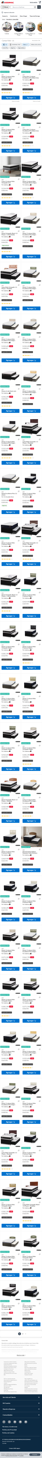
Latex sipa (6, 1390)
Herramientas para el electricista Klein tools (31, 1383)
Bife (4, 1374)
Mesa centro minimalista (30, 1361)
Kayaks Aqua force (8, 1364)
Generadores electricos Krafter (31, 1381)
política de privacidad (11, 1455)
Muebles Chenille (28, 1374)
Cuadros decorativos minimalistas (31, 1388)
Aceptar (34, 1454)
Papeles (26, 1387)
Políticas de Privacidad (9, 1430)
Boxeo (26, 1364)
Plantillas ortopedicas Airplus (10, 1366)
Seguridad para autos (8, 1370)
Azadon (5, 1383)
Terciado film (6, 1387)
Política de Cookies (8, 1433)
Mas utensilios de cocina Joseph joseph (10, 1373)
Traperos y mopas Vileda (9, 1371)
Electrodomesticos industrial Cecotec (31, 1390)
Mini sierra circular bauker (30, 1384)
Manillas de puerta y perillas (31, 1363)
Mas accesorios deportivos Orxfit (10, 1380)
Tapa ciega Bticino (28, 1378)
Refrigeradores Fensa (8, 1388)
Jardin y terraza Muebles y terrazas (31, 1380)
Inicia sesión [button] (33, 2)
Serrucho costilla (7, 1386)
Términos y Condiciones (9, 1426)
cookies (21, 1455)
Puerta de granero (8, 1381)
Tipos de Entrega (35, 16)
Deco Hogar (23, 16)
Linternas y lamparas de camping (10, 1363)
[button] (26, 7)
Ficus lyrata (27, 1386)
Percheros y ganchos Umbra (31, 1367)
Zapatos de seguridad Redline (10, 1384)
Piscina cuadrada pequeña (9, 1378)
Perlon (26, 1366)
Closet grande (28, 1371)
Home (3, 19)
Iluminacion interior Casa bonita (10, 1361)
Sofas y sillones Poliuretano (30, 1369)
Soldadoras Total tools (9, 1369)
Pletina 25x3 (27, 1370)
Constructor (13, 16)
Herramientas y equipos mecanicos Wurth (10, 1391)
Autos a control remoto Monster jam (31, 1391)
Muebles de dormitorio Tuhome (10, 1367)
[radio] (2, 92)
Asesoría (5, 16)
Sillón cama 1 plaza (29, 1373)
